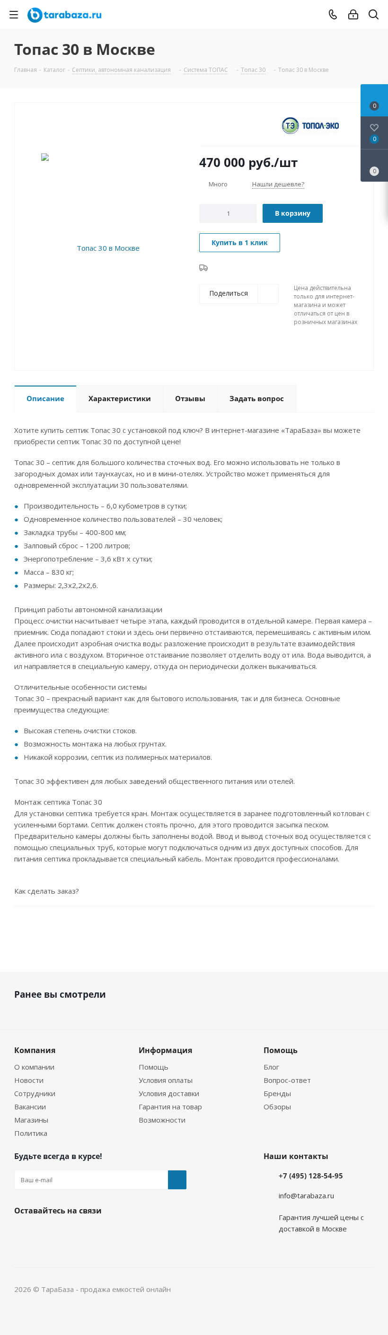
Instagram (47, 1232)
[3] (221, 125)
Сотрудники (34, 1093)
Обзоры (277, 1106)
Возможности (162, 1119)
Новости (29, 1080)
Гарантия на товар (170, 1106)
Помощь (153, 1067)
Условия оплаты (166, 1080)
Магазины (31, 1119)
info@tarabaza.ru (306, 1195)
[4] (230, 125)
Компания (34, 1050)
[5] (239, 125)
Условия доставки (169, 1093)
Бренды (277, 1093)
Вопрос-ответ (287, 1080)
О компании (34, 1067)
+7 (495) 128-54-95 (311, 1175)
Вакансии (30, 1106)
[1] (203, 125)
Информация (165, 1050)
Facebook (23, 1232)
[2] (212, 125)
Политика (30, 1133)
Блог (271, 1067)
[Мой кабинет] (353, 14)
